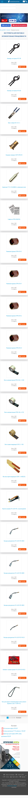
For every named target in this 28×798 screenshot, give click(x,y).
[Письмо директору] (24, 1)
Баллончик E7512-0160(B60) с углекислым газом (14, 187)
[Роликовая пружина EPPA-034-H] (14, 338)
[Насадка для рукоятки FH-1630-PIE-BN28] (14, 531)
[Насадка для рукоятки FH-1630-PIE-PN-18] (14, 627)
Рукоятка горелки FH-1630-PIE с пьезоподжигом (14, 509)
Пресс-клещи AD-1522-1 (14, 123)
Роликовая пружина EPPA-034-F (14, 283)
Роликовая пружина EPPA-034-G (14, 316)
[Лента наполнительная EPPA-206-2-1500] (14, 370)
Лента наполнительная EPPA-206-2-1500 (14, 380)
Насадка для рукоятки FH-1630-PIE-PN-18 (14, 637)
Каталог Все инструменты (20, 25)
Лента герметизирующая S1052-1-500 (14, 444)
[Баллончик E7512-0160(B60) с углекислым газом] (14, 177)
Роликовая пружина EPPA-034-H (14, 348)
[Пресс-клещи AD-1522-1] (14, 112)
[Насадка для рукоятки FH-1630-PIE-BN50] (14, 595)
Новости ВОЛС (21, 774)
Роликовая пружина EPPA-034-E (14, 251)
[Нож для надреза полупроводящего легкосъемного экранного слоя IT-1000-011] (14, 691)
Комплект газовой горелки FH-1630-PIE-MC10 (14, 669)
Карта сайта (15, 777)
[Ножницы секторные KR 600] (14, 80)
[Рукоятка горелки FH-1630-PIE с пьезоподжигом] (14, 498)
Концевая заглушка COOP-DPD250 (14, 155)
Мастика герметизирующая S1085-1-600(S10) (14, 476)
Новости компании (10, 774)
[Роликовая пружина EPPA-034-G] (14, 305)
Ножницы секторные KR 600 (14, 90)
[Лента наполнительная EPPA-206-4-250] (14, 402)
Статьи (7, 777)
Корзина (23, 777)
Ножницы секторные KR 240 (14, 58)
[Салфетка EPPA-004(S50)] (14, 209)
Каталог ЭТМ (7, 25)
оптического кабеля (12, 786)
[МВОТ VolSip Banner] (10, 755)
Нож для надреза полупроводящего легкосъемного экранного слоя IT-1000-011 (14, 702)
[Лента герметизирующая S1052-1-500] (14, 434)
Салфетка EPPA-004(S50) (14, 219)
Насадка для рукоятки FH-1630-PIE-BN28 (14, 541)
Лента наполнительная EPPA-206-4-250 (14, 412)
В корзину (23, 67)
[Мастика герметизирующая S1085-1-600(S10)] (14, 466)
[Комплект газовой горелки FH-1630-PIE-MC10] (14, 659)
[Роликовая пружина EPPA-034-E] (14, 241)
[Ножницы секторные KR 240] (14, 48)
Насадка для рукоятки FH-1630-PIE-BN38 (14, 573)
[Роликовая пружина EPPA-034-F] (14, 273)
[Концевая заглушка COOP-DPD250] (14, 145)
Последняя (18, 717)
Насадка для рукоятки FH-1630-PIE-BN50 (14, 605)
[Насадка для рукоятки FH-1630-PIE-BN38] (14, 563)
